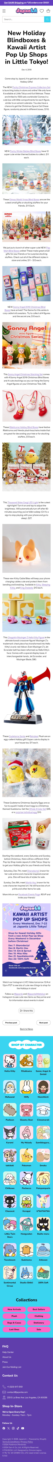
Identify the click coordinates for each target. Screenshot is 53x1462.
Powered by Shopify (37, 1439)
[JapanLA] (26, 11)
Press (5, 1362)
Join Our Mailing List (11, 1367)
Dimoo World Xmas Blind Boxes (24, 199)
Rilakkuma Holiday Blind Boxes (23, 427)
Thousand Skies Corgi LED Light (23, 502)
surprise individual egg (26, 812)
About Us (6, 1357)
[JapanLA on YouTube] (22, 1428)
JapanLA (22, 1439)
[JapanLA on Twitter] (8, 1428)
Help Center (8, 1352)
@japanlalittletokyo (36, 994)
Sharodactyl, (33, 870)
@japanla (18, 994)
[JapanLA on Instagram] (13, 1428)
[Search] (47, 19)
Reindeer (34, 736)
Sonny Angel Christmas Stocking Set (25, 374)
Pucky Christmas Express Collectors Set (31, 87)
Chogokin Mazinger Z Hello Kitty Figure (26, 637)
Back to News (26, 1029)
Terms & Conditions (11, 1442)
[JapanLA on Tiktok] (18, 1428)
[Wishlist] (41, 11)
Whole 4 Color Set (37, 809)
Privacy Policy (27, 1442)
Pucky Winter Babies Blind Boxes (25, 151)
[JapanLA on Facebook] (4, 1428)
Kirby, (38, 584)
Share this (28, 1010)
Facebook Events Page (29, 894)
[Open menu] (4, 11)
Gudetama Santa (17, 736)
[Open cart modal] (48, 11)
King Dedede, (26, 587)
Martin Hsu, (31, 882)
